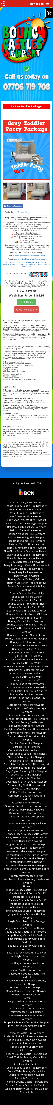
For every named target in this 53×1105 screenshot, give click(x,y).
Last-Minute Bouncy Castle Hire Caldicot (26, 940)
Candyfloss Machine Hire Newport (26, 732)
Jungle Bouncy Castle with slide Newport (26, 916)
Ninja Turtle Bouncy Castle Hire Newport (26, 1003)
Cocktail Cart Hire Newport (26, 774)
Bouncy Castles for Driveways (26, 683)
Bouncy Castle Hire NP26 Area (26, 652)
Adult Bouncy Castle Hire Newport (27, 505)
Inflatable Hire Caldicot (26, 896)
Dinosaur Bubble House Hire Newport (26, 806)
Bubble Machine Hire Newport (26, 704)
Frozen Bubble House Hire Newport (26, 865)
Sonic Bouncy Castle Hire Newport (27, 1067)
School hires (26, 1050)
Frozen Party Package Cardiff (26, 875)
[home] (3, 3)
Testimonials (43, 264)
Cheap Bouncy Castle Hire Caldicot (26, 753)
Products (21, 262)
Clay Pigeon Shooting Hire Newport (26, 771)
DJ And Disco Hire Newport (26, 841)
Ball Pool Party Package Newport (26, 527)
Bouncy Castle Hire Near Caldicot (26, 635)
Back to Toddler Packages (26, 106)
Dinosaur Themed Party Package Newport (26, 825)
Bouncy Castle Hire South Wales (26, 656)
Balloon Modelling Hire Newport (26, 537)
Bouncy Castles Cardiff (26, 680)
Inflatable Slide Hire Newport (27, 907)
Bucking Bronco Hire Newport (26, 715)
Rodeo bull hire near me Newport (26, 1039)
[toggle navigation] (48, 3)
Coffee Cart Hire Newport (26, 788)
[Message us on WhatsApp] (27, 68)
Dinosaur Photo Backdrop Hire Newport (26, 818)
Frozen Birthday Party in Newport (26, 851)
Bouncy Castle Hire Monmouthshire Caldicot (26, 629)
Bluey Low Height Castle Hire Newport (26, 565)
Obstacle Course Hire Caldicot (26, 1008)
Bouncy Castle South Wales (26, 677)
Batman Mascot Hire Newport (26, 544)
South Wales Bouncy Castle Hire (26, 1071)
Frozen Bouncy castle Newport (27, 861)
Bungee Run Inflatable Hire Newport (26, 718)
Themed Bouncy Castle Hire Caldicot (26, 1081)
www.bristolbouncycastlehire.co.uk (30, 259)
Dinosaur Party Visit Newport (26, 813)
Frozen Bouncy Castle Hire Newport (26, 858)
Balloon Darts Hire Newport (26, 530)
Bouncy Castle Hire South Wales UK (26, 659)
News (26, 998)
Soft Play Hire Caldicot (26, 1064)
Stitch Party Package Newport (26, 1074)
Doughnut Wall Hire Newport (26, 847)
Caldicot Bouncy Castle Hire (26, 722)
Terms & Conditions (28, 264)
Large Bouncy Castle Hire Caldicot (26, 935)
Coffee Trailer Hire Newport (26, 792)
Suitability (24, 212)
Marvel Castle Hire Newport (26, 970)
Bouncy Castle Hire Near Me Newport (26, 638)
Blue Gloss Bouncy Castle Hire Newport (27, 551)
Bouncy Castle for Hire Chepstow (26, 582)
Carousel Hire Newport (26, 746)
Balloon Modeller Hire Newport (26, 533)
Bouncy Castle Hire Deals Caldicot (26, 610)
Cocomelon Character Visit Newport (26, 778)
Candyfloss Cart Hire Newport (26, 725)
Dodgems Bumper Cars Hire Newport (27, 844)
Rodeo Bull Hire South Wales (26, 1046)
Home (43, 262)
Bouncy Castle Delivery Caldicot (26, 579)
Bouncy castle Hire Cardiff (26, 596)
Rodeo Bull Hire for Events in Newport (26, 1036)
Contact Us (26, 1092)
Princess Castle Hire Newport (26, 1033)
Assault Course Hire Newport (27, 513)
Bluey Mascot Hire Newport (26, 568)
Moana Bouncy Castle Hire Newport (26, 991)
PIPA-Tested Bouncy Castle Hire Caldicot (26, 1027)
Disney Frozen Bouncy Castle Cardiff (27, 834)
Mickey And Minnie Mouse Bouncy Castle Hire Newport (26, 982)
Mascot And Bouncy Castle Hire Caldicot (26, 975)
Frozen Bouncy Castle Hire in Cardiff (27, 855)
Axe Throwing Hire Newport (26, 516)
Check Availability (26, 309)
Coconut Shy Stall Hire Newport (26, 785)
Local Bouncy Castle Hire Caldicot (26, 952)
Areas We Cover (32, 262)
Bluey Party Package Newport (26, 572)
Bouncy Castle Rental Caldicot (26, 669)
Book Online (26, 302)
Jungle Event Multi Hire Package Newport (26, 923)
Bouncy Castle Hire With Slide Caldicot (26, 666)
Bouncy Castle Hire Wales (26, 663)
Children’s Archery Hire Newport (26, 757)
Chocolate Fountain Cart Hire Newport (26, 764)
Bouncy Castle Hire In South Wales (27, 624)
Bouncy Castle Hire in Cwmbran (26, 621)
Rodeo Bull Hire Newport (26, 1043)
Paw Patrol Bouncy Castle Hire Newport (26, 1017)
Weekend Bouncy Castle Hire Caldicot (26, 1088)
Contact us (26, 266)
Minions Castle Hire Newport (26, 987)
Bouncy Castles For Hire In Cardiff (26, 687)
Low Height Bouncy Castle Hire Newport (27, 964)
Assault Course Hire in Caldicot (27, 509)
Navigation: (37, 3)
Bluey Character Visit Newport (26, 561)
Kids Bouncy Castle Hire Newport (26, 931)
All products (10, 262)
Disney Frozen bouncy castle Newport (26, 837)
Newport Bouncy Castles (26, 994)
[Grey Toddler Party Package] (26, 156)
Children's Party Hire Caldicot (26, 760)
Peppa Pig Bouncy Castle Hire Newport (26, 1022)
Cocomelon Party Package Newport (26, 781)
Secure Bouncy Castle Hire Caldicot (26, 1053)
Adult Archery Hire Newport (26, 502)
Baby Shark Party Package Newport (26, 523)
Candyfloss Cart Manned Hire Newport (26, 729)
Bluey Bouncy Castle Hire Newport (26, 554)
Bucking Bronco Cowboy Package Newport (26, 710)
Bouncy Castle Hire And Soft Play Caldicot (26, 588)
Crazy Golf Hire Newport (26, 802)
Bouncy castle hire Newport (26, 642)
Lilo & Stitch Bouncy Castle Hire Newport (26, 947)
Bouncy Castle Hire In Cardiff (26, 617)
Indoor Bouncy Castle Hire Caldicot (26, 889)
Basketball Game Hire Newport (26, 540)
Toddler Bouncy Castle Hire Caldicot (26, 1085)
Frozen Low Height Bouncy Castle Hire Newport (26, 870)
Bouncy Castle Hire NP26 (26, 649)
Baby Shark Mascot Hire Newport (26, 519)
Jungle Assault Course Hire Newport (27, 910)
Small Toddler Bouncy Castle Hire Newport (26, 1059)
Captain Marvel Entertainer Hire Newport (26, 738)
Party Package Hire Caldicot (26, 1011)
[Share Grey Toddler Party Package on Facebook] (26, 206)
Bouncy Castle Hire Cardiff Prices (26, 603)
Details (9, 212)
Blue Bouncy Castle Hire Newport (26, 547)
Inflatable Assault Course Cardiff (26, 893)
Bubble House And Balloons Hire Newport (27, 699)
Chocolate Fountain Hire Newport (26, 767)
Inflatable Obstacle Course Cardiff (26, 900)
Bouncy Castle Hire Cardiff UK (26, 607)
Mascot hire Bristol (10, 264)
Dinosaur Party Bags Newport (26, 809)
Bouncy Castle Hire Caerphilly (26, 593)
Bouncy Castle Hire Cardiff (26, 600)
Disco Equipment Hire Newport (26, 830)
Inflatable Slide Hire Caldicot (26, 903)
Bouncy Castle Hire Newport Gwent (26, 645)
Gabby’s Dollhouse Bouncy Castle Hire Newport (26, 881)
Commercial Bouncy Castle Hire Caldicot (26, 797)
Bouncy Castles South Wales (26, 694)
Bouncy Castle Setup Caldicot (26, 673)
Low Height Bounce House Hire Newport (26, 957)
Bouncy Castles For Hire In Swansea (26, 691)
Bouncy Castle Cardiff (26, 575)
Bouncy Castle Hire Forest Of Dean (26, 614)
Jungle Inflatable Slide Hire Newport (27, 928)
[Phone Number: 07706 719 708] (26, 87)
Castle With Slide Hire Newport (26, 750)
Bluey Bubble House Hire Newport (26, 558)
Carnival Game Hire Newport (26, 743)
